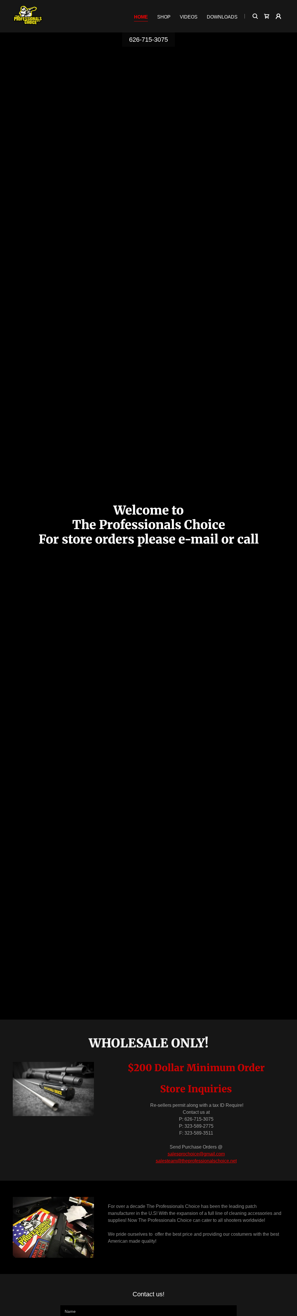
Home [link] (141, 16)
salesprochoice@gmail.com (196, 1153)
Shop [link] (164, 16)
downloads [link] (222, 16)
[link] (28, 15)
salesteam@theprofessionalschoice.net (196, 1160)
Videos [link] (189, 16)
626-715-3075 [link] (148, 39)
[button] (278, 16)
